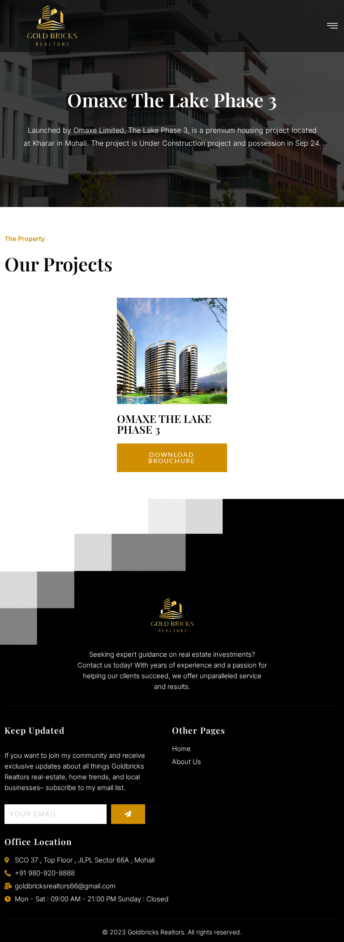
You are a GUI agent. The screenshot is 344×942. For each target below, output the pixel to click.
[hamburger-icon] (333, 26)
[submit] (128, 814)
